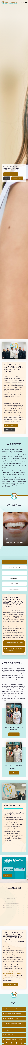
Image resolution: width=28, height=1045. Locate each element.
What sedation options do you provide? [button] (13, 1034)
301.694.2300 (10, 971)
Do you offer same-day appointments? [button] (13, 1018)
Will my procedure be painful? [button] (11, 1030)
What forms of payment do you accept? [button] (13, 1013)
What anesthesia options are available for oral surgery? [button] (13, 1040)
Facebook (5, 979)
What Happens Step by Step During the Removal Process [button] (14, 643)
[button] (24, 2)
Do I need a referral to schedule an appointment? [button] (15, 1008)
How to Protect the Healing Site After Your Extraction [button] (14, 649)
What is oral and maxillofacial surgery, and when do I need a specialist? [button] (14, 1024)
